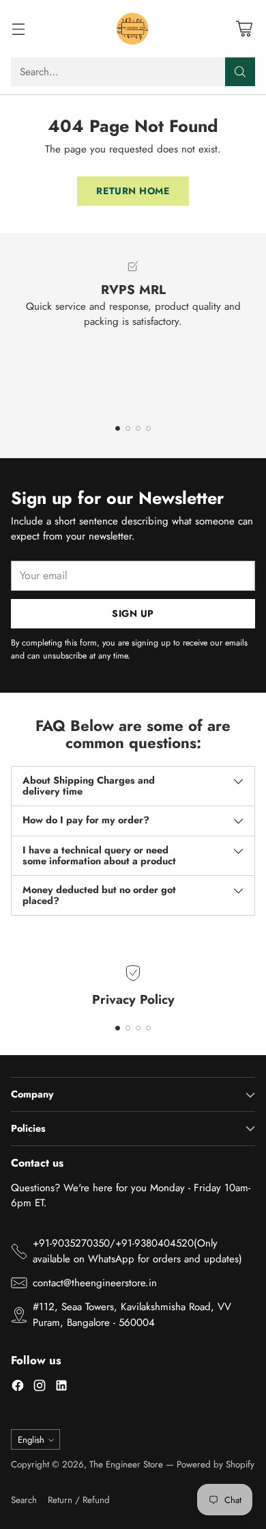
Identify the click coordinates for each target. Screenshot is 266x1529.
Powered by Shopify (215, 1464)
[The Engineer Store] (133, 29)
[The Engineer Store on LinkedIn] (61, 1387)
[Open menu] (18, 29)
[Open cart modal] (244, 29)
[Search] (240, 71)
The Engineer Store (126, 1464)
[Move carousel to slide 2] (127, 428)
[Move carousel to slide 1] (117, 428)
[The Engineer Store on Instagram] (39, 1387)
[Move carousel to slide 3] (138, 428)
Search (24, 1499)
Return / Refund (79, 1499)
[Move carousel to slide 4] (148, 428)
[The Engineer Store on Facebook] (18, 1387)
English (31, 1439)
